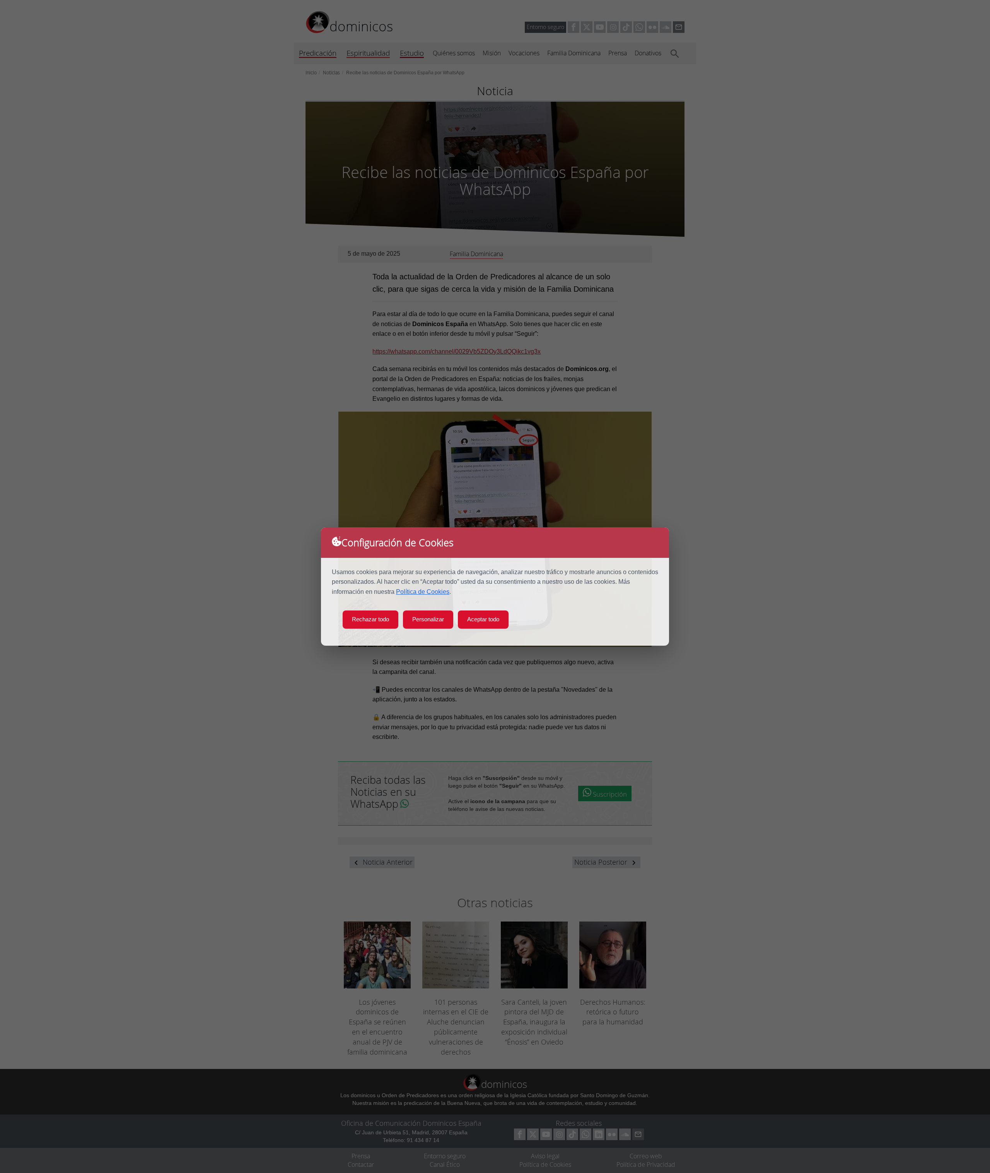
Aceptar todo (483, 619)
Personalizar (428, 619)
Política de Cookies (422, 591)
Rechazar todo (370, 619)
